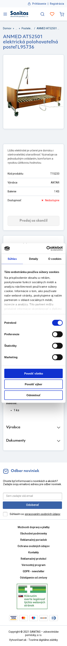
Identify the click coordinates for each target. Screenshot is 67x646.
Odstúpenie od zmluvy (33, 577)
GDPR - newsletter (33, 571)
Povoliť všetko (33, 373)
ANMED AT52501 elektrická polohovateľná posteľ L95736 (48, 28)
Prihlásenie (39, 3)
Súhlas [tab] (12, 258)
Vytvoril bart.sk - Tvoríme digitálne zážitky (33, 639)
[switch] (57, 334)
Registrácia (57, 3)
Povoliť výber (33, 384)
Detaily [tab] (33, 258)
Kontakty (33, 552)
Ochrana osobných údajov (33, 546)
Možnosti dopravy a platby (34, 527)
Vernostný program (34, 565)
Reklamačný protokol (33, 558)
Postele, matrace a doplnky (27, 28)
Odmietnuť (33, 395)
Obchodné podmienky (33, 533)
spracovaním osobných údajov (42, 514)
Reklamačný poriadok (33, 539)
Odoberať (32, 505)
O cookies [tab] (54, 258)
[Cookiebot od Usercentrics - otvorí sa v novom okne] (47, 248)
